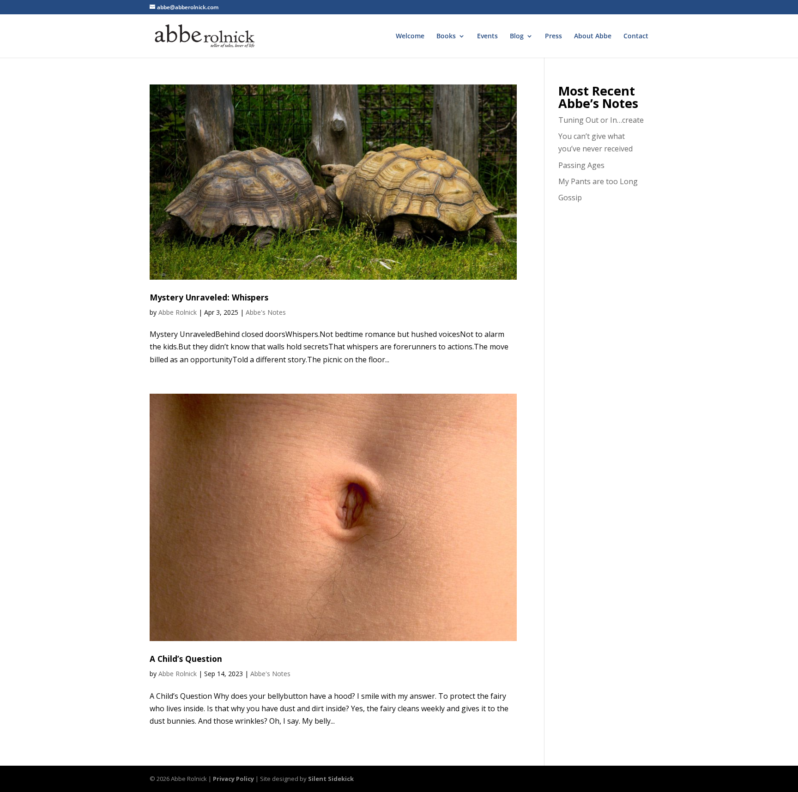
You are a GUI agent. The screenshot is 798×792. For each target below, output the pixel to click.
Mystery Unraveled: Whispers (209, 297)
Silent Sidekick (331, 778)
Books (446, 36)
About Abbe (592, 36)
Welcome (410, 36)
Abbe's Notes (266, 312)
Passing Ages (581, 165)
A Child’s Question (186, 658)
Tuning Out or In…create (601, 120)
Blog (517, 36)
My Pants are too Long (598, 181)
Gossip (570, 197)
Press (553, 36)
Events (487, 36)
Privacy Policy (233, 778)
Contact (635, 36)
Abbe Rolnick (177, 312)
